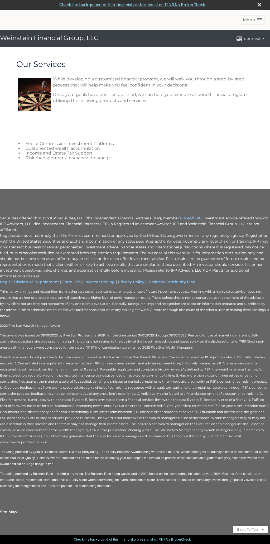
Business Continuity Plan (171, 282)
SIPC (197, 218)
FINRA (186, 218)
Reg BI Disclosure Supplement (29, 282)
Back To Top (248, 529)
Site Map (8, 511)
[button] (252, 20)
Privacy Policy (131, 282)
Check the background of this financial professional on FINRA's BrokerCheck (132, 4)
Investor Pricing (99, 282)
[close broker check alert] (259, 5)
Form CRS (71, 282)
